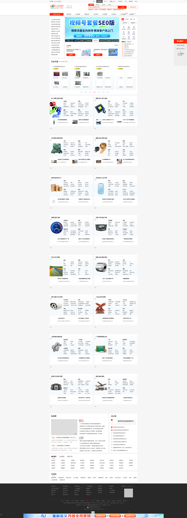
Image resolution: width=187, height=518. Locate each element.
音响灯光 (53, 52)
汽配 (52, 36)
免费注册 (99, 1)
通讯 (59, 22)
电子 (54, 22)
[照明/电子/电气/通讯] (100, 108)
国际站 (136, 1)
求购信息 (86, 14)
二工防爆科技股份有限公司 (102, 66)
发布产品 (125, 22)
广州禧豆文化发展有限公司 (128, 50)
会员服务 (131, 14)
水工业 (56, 31)
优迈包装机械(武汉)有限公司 (63, 201)
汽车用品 (55, 36)
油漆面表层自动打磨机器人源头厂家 (110, 318)
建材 (54, 24)
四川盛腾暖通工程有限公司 (63, 360)
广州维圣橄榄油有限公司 (83, 281)
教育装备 (55, 49)
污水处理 (58, 43)
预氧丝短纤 (125, 46)
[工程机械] (56, 347)
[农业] (56, 267)
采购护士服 (125, 48)
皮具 (59, 26)
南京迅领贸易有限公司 (127, 54)
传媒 (59, 52)
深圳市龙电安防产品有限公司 (84, 321)
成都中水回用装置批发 (84, 119)
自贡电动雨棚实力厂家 (128, 358)
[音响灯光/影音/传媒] (56, 386)
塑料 (54, 19)
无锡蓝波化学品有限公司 (128, 201)
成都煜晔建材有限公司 (127, 360)
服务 (57, 54)
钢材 (57, 40)
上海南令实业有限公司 (106, 281)
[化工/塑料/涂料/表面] (56, 108)
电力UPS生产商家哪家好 (128, 119)
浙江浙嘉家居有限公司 (83, 162)
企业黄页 (77, 14)
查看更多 (116, 45)
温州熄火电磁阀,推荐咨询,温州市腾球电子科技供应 (113, 238)
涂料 (57, 19)
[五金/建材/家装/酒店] (56, 148)
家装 (57, 24)
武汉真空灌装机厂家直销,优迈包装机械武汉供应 (68, 199)
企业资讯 (113, 14)
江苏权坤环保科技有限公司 (107, 201)
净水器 (52, 31)
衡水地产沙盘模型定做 (63, 278)
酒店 (59, 24)
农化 (54, 38)
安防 (52, 43)
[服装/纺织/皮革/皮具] (100, 148)
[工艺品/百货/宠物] (100, 307)
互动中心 (113, 1)
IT (58, 29)
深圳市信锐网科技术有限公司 (129, 52)
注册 (134, 19)
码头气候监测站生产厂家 (63, 238)
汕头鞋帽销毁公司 (106, 159)
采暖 (52, 33)
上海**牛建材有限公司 (62, 162)
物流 (52, 54)
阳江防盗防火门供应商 (84, 318)
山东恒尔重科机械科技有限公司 (81, 66)
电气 (57, 22)
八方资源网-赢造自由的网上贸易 (61, 7)
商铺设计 (133, 22)
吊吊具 (96, 9)
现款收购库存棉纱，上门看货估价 (129, 44)
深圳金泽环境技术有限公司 (128, 321)
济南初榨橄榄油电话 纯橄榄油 (85, 278)
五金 (52, 24)
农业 (52, 38)
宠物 (58, 45)
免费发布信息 (133, 7)
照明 (52, 22)
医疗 (59, 40)
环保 (59, 31)
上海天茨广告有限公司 (58, 66)
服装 (52, 26)
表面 (59, 19)
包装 (54, 29)
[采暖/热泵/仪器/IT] (56, 228)
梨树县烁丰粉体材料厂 (122, 66)
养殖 (57, 38)
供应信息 (68, 14)
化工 (52, 19)
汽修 (59, 36)
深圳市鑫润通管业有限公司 (84, 241)
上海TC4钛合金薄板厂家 (107, 278)
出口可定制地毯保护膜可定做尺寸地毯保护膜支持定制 (135, 159)
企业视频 (104, 14)
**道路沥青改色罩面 (127, 238)
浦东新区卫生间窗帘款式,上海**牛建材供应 (67, 159)
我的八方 (105, 1)
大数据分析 (109, 9)
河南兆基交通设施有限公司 (128, 241)
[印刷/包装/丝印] (56, 188)
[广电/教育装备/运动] (100, 347)
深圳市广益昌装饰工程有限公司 (64, 321)
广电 (52, 49)
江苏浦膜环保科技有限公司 (84, 122)
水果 (59, 38)
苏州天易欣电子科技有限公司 (108, 122)
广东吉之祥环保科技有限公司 (108, 162)
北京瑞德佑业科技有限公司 (107, 321)
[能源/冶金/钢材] (100, 267)
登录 (94, 1)
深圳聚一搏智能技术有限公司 (63, 241)
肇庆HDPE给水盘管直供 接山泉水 (86, 238)
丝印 (57, 29)
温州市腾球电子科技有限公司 (108, 241)
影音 (57, 52)
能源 (52, 40)
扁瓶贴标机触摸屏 (117, 9)
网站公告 (129, 41)
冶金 (54, 40)
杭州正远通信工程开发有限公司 (129, 122)
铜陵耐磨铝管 (126, 278)
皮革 (57, 26)
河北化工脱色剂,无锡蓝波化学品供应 (131, 199)
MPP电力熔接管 (102, 9)
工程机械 (53, 47)
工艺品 (52, 45)
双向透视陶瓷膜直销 (62, 119)
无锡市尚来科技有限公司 (83, 201)
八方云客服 (123, 14)
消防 (54, 43)
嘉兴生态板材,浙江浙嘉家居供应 (86, 159)
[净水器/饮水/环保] (100, 188)
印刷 (52, 29)
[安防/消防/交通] (56, 307)
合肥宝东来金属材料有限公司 (128, 281)
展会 (54, 54)
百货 (55, 45)
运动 (59, 49)
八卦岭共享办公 (61, 318)
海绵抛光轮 (91, 9)
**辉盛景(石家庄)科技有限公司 (64, 281)
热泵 (54, 33)
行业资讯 (95, 14)
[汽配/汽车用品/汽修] (100, 228)
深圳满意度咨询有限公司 (107, 360)
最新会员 (124, 41)
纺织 (54, 26)
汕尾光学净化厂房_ (127, 318)
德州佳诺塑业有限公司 (127, 162)
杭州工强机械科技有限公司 (84, 360)
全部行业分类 (56, 14)
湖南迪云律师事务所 (127, 56)
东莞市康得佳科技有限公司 (63, 122)
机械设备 (58, 47)
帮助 (126, 1)
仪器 (57, 33)
